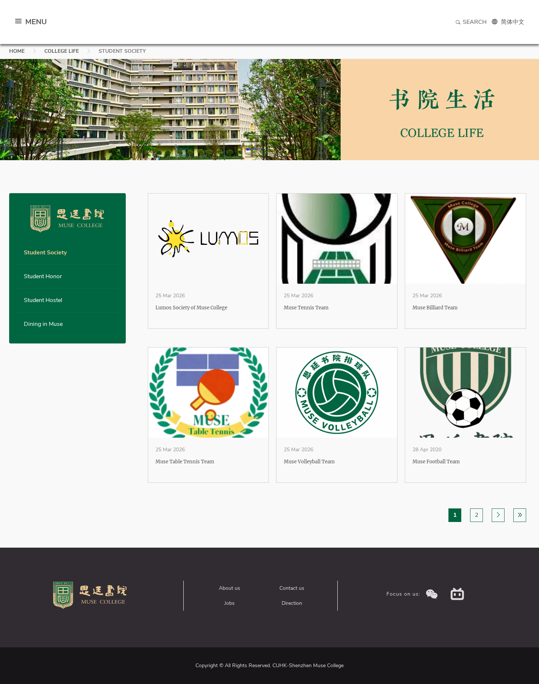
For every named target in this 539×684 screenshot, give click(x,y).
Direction (292, 603)
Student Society (45, 253)
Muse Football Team (436, 462)
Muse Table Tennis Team (184, 462)
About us (229, 588)
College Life (61, 51)
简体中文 (512, 22)
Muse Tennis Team (306, 308)
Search (475, 22)
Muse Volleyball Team (309, 462)
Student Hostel (43, 300)
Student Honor (43, 276)
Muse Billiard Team (435, 308)
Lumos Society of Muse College (191, 308)
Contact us (291, 588)
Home (17, 51)
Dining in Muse (43, 324)
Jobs (229, 603)
